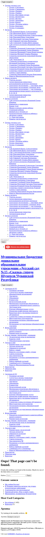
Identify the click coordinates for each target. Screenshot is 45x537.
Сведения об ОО (11, 288)
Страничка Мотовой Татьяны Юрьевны (23, 54)
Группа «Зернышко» (16, 20)
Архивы (4, 517)
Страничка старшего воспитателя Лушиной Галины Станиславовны (24, 71)
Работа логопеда (11, 78)
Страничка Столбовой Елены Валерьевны (24, 65)
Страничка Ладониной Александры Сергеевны (26, 48)
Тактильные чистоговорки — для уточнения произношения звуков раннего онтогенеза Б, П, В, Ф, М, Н (26, 91)
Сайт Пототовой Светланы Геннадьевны (23, 39)
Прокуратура (9, 367)
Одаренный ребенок (16, 110)
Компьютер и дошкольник (18, 104)
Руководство (13, 300)
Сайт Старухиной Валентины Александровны (25, 35)
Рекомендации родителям (18, 333)
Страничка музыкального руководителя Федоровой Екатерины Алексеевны (23, 62)
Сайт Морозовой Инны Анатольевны (22, 33)
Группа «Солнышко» (16, 28)
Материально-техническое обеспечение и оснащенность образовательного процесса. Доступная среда (24, 305)
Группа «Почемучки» (17, 17)
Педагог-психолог (11, 98)
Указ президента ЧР (16, 356)
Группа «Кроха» (15, 22)
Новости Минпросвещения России (21, 76)
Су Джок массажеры (16, 117)
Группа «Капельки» (16, 26)
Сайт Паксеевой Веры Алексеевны (21, 37)
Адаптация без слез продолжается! (17, 490)
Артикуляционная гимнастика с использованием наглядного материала (23, 83)
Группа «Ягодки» (15, 18)
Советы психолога (15, 354)
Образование (14, 298)
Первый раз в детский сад (18, 112)
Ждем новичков (10, 328)
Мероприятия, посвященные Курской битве (20, 494)
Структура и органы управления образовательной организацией (21, 293)
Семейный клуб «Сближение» (20, 363)
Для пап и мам (10, 342)
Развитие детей (14, 339)
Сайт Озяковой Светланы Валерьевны (23, 41)
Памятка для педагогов (17, 119)
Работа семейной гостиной (18, 361)
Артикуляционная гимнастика (20, 95)
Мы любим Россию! (12, 484)
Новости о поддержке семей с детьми (22, 352)
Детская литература (16, 346)
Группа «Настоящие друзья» (19, 15)
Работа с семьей (15, 350)
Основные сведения (16, 290)
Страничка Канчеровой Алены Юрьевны (24, 50)
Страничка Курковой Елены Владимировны (25, 69)
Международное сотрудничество (21, 318)
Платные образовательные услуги (21, 309)
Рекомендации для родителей (19, 344)
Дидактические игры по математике (22, 337)
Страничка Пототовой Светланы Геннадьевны (26, 67)
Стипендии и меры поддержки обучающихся (25, 316)
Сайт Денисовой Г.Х (16, 59)
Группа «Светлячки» (16, 7)
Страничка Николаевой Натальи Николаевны (25, 74)
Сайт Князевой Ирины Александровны (23, 31)
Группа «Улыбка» (15, 13)
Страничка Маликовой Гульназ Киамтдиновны (26, 52)
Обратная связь (10, 369)
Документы (13, 296)
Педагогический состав (17, 302)
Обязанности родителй (17, 348)
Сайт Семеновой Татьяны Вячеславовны (24, 43)
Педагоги (8, 30)
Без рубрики (9, 502)
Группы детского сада (13, 5)
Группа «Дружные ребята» (18, 24)
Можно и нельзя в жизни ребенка (21, 108)
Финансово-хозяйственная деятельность (23, 311)
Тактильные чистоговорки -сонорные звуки (25, 87)
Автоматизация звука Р (17, 97)
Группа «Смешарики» (17, 9)
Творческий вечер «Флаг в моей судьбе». (19, 492)
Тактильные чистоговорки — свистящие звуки (26, 85)
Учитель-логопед (15, 80)
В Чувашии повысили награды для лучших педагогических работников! (20, 487)
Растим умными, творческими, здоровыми (20, 335)
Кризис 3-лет (14, 106)
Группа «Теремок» (15, 11)
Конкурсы (8, 370)
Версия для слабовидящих (19, 247)
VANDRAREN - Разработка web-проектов (19, 534)
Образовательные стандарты (19, 341)
